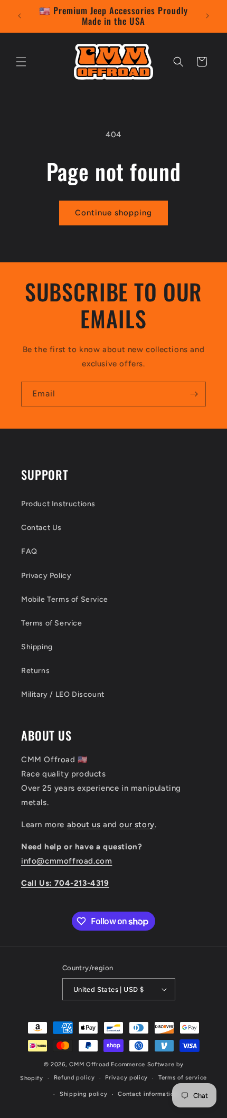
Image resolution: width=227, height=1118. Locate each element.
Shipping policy (84, 1094)
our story (136, 824)
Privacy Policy (46, 575)
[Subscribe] (193, 394)
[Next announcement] (207, 15)
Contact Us (41, 527)
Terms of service (182, 1077)
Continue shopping (113, 212)
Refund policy (74, 1077)
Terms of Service (51, 623)
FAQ (29, 551)
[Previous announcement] (19, 15)
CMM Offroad (89, 1064)
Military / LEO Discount (63, 694)
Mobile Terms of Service (64, 599)
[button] (21, 61)
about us (84, 824)
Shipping (37, 646)
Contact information (147, 1094)
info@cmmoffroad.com (66, 861)
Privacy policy (126, 1077)
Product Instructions (58, 503)
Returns (35, 670)
